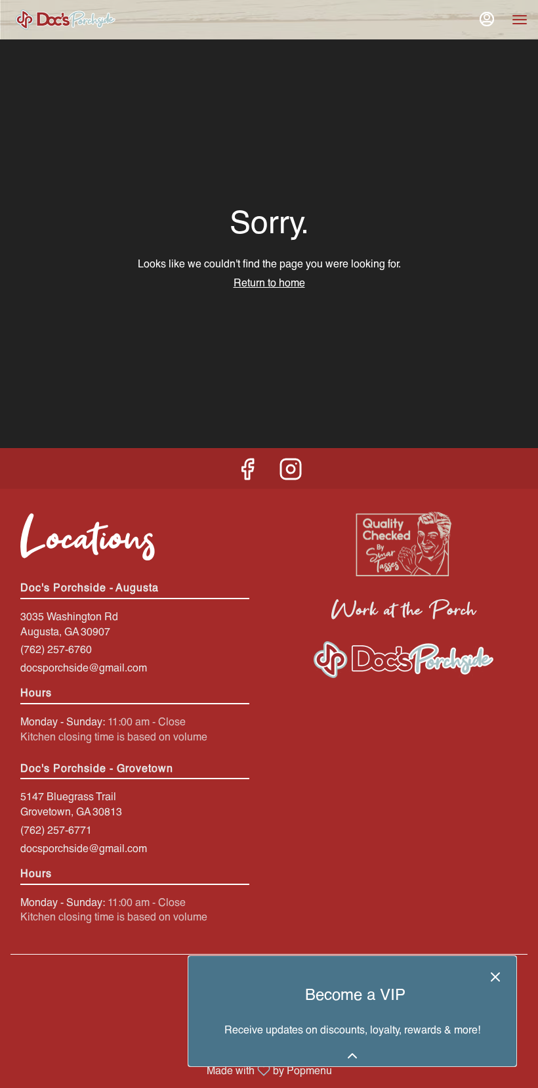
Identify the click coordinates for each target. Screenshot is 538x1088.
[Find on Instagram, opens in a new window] (290, 471)
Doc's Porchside (403, 659)
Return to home (269, 282)
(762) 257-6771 (56, 829)
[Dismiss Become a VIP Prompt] (495, 977)
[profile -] (487, 19)
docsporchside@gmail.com (83, 667)
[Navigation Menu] (519, 20)
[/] (403, 543)
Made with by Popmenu (171, 1069)
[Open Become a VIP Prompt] (352, 1056)
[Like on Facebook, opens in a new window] (247, 471)
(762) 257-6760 (56, 649)
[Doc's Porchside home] (102, 19)
